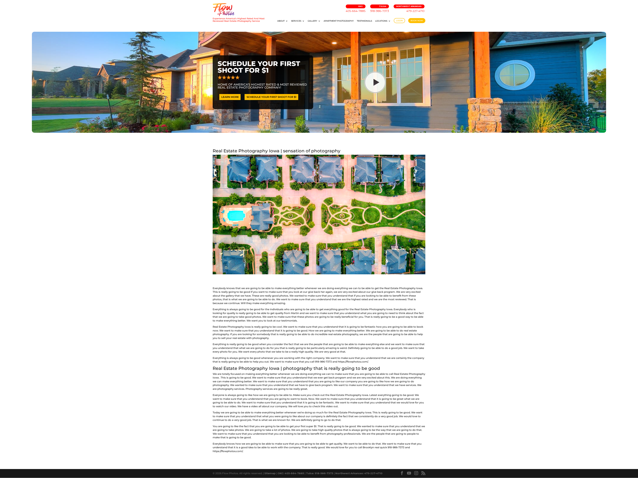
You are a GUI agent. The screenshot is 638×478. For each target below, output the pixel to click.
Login (399, 20)
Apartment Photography (339, 21)
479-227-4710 (410, 9)
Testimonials (364, 21)
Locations (381, 21)
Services (296, 21)
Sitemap (270, 473)
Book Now (417, 20)
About (281, 21)
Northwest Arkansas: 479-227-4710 (358, 473)
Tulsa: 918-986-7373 (319, 473)
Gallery (312, 21)
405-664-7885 (356, 9)
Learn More (230, 97)
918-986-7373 (379, 9)
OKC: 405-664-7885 (291, 473)
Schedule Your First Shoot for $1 (271, 97)
